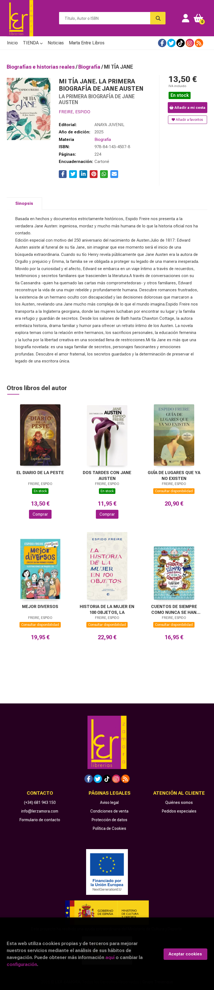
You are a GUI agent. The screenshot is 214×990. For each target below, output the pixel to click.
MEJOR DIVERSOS (40, 606)
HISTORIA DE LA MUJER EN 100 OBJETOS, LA (107, 609)
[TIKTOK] (180, 43)
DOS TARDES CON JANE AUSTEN (107, 475)
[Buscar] (158, 18)
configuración (22, 964)
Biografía (89, 67)
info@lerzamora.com (39, 811)
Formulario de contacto (40, 820)
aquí (110, 957)
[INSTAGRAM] (190, 43)
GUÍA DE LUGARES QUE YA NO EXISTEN (174, 475)
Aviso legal (109, 802)
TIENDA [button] (31, 42)
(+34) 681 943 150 (40, 802)
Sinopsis (24, 203)
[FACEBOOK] (162, 43)
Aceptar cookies (185, 954)
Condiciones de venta (109, 811)
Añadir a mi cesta (189, 107)
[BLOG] (199, 43)
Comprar (40, 514)
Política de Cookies (109, 828)
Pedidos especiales (179, 811)
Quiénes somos (179, 802)
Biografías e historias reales (41, 67)
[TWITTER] (171, 43)
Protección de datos (109, 820)
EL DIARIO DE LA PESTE (40, 472)
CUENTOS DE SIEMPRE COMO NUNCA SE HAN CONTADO (174, 609)
